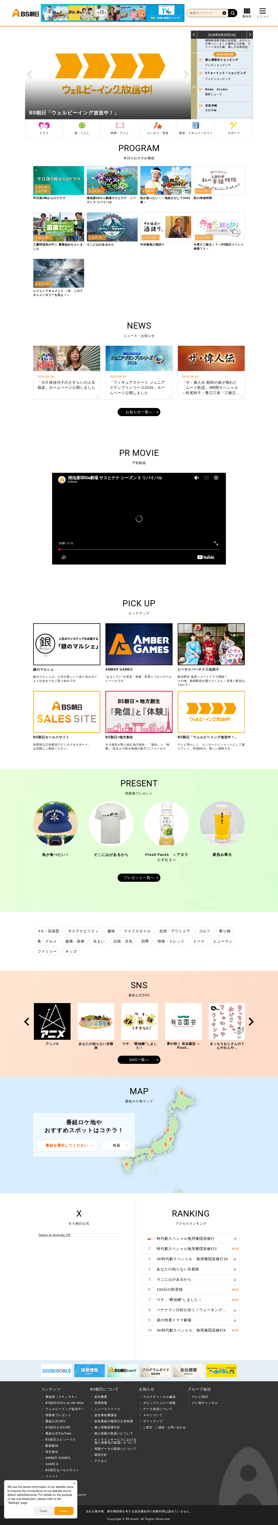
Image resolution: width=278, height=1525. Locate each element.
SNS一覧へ (139, 1060)
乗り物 (225, 931)
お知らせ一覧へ (139, 412)
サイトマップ (153, 1421)
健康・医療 (75, 941)
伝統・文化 (123, 941)
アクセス (100, 1461)
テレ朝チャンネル (205, 1403)
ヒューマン (223, 941)
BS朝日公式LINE (57, 1427)
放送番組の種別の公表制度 (113, 1421)
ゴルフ (204, 931)
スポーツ (234, 133)
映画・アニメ (120, 133)
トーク (199, 941)
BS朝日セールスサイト (62, 1470)
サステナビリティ (83, 931)
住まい (99, 941)
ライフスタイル (137, 931)
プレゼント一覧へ (139, 878)
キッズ (71, 951)
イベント (51, 1476)
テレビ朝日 (200, 1396)
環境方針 (100, 1454)
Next (186, 75)
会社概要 (100, 1396)
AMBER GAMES (58, 1458)
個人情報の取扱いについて (113, 1433)
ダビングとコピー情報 (159, 1403)
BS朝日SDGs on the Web (64, 1403)
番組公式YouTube (58, 1433)
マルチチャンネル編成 (159, 1396)
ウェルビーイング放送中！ (64, 1409)
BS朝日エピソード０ (60, 1439)
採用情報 (100, 1403)
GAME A (51, 1464)
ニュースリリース (107, 1409)
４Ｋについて (153, 1415)
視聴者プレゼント (58, 1415)
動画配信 (51, 1445)
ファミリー (47, 951)
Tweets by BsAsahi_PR (54, 1235)
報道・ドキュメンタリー (196, 133)
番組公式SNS (55, 1421)
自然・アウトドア (174, 931)
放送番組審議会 (105, 1415)
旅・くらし (82, 133)
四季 (145, 941)
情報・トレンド (171, 941)
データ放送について (157, 1409)
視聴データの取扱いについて (115, 1448)
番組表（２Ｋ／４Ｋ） (61, 1396)
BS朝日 (25, 13)
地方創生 (51, 1451)
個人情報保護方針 (107, 1427)
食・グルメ (47, 941)
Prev (29, 75)
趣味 (111, 931)
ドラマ (44, 133)
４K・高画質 (48, 931)
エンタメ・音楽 (158, 133)
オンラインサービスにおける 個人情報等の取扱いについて (113, 1441)
